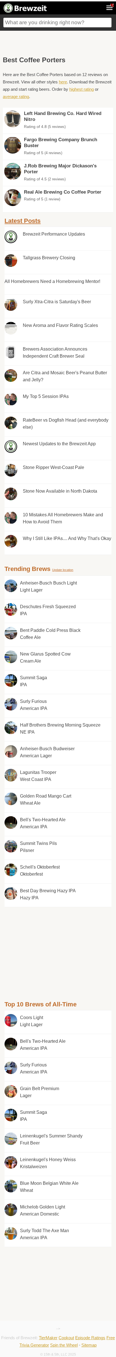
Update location (62, 570)
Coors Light (31, 1021)
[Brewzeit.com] (25, 12)
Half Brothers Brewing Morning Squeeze (60, 729)
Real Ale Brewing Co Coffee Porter (62, 192)
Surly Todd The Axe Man (44, 1234)
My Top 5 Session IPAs (46, 396)
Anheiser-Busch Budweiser (47, 752)
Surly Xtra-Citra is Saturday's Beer (57, 301)
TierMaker (48, 1337)
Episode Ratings (90, 1337)
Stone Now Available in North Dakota (60, 491)
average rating (16, 96)
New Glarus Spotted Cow (45, 658)
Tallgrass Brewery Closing (49, 257)
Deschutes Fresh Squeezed (48, 610)
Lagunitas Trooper (38, 776)
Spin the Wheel (64, 1345)
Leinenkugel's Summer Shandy (51, 1140)
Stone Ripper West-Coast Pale (53, 467)
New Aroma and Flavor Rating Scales (60, 325)
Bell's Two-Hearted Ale (43, 823)
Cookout (66, 1337)
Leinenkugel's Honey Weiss (48, 1163)
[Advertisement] (58, 42)
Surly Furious (33, 705)
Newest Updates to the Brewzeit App (59, 443)
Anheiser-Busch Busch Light (48, 587)
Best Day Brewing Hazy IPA (48, 894)
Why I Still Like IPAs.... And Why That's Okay (67, 538)
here (63, 81)
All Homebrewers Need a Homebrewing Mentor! (52, 281)
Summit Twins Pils (38, 847)
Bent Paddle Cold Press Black (50, 634)
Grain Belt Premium (39, 1092)
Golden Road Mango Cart (45, 800)
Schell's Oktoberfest (40, 871)
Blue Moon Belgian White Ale (49, 1187)
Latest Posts (23, 220)
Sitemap (89, 1345)
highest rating (81, 89)
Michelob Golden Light (42, 1211)
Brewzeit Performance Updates (54, 234)
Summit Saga (33, 681)
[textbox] (57, 22)
